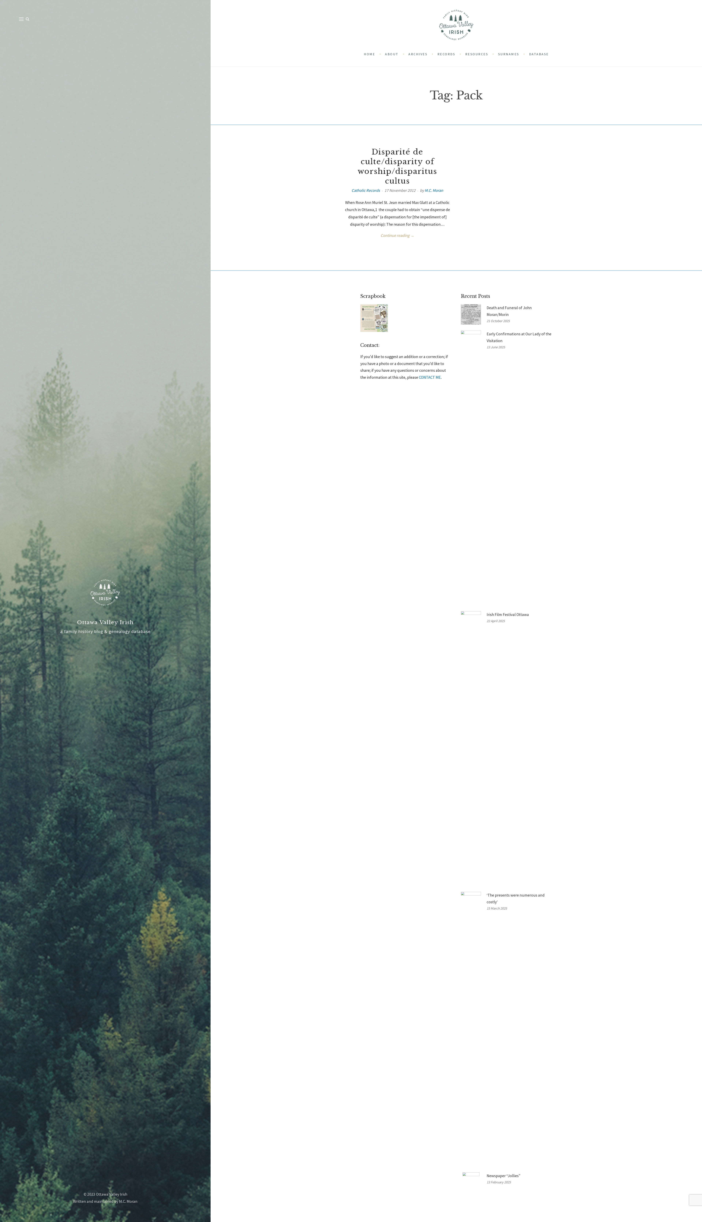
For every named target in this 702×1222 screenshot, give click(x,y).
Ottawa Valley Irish (105, 622)
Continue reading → (397, 235)
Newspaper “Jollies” (503, 1175)
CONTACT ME (430, 377)
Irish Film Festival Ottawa (508, 614)
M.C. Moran (434, 190)
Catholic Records (366, 190)
